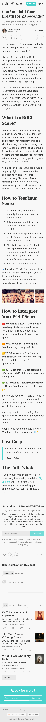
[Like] (4, 37)
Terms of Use (35, 539)
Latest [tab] (11, 605)
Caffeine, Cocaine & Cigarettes (15, 614)
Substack (12, 719)
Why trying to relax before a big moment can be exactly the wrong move (16, 642)
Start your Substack (18, 714)
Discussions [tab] (21, 605)
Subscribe (31, 3)
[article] (23, 620)
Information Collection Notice (27, 542)
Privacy (22, 710)
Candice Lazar (14, 29)
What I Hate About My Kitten (16, 657)
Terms (28, 710)
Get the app (33, 714)
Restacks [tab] (19, 573)
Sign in (40, 3)
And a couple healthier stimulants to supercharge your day (17, 620)
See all (7, 677)
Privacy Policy (23, 544)
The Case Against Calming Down (13, 636)
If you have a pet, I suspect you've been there (14, 663)
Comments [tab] (8, 573)
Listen (40, 31)
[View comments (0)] (10, 37)
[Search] (41, 605)
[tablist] (13, 573)
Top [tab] (5, 605)
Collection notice (37, 710)
